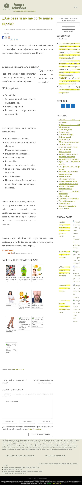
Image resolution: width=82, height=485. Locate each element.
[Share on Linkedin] (15, 40)
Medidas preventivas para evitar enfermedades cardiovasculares (21, 467)
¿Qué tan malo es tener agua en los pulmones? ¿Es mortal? (69, 81)
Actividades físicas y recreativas (10, 440)
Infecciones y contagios (67, 157)
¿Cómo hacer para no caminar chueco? (15, 473)
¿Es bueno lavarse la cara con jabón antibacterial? (24, 279)
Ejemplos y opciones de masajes (64, 288)
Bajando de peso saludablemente (29, 440)
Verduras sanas (64, 208)
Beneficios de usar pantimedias (11, 330)
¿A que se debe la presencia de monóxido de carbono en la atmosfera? (23, 471)
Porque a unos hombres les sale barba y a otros (37, 305)
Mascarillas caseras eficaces (68, 171)
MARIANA (63, 78)
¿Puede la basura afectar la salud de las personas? (11, 279)
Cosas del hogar (64, 132)
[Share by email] (17, 40)
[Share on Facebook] (3, 37)
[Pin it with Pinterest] (12, 40)
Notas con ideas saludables (68, 181)
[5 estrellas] (14, 253)
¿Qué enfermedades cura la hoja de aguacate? (69, 90)
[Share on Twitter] (6, 37)
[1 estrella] (8, 253)
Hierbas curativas (65, 152)
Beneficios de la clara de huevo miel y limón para (37, 279)
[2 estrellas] (10, 253)
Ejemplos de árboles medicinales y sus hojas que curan (64, 306)
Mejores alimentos (65, 174)
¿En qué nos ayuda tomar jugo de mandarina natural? (69, 55)
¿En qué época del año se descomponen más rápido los (24, 306)
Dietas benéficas (64, 140)
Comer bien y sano (65, 130)
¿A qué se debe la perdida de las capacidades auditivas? (24, 327)
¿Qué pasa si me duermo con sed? (13, 469)
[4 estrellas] (13, 253)
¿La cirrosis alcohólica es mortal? (11, 350)
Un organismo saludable (67, 206)
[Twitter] (68, 106)
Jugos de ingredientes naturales (64, 444)
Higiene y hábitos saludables (68, 154)
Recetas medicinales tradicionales (62, 448)
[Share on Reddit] (9, 37)
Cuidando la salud (65, 137)
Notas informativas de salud (68, 184)
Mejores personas (65, 176)
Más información (57, 483)
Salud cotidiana (64, 196)
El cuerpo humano (65, 144)
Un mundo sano (64, 203)
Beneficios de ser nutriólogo (11, 304)
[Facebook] (63, 106)
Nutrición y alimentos (66, 186)
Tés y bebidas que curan (67, 201)
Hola (75, 7)
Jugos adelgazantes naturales (69, 159)
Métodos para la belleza (67, 179)
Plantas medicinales (65, 189)
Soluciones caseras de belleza (69, 199)
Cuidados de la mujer (66, 135)
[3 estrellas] (11, 253)
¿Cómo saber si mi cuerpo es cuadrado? (37, 324)
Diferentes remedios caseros (69, 142)
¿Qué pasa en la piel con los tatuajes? (64, 255)
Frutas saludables (65, 149)
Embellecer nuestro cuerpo (16, 369)
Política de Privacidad (34, 429)
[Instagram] (73, 106)
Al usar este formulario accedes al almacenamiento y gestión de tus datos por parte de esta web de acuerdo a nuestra (28, 428)
